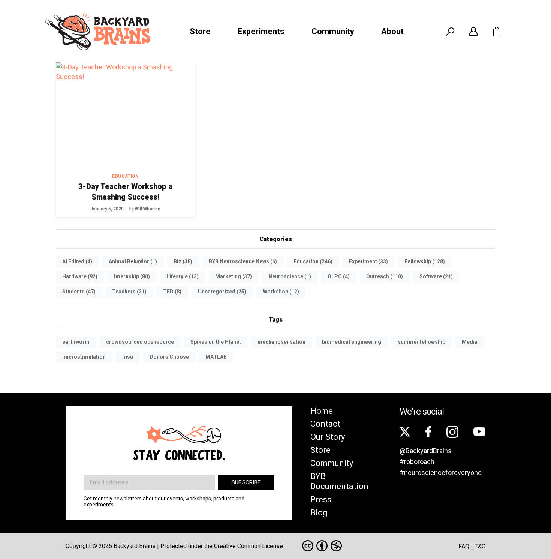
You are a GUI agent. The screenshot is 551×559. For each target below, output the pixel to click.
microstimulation (84, 357)
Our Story (327, 437)
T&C (480, 546)
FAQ (463, 546)
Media (470, 342)
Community (332, 31)
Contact (325, 423)
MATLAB (216, 357)
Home (321, 411)
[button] (496, 31)
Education (125, 176)
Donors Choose (169, 357)
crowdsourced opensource (140, 342)
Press (320, 499)
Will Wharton (147, 209)
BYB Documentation (339, 481)
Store (200, 31)
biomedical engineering (351, 342)
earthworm (76, 342)
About (392, 31)
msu (127, 357)
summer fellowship (421, 342)
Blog (319, 512)
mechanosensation (281, 342)
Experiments (261, 31)
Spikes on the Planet (215, 342)
